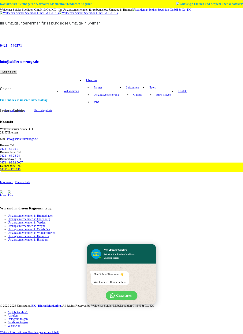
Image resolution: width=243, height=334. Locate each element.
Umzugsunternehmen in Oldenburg (29, 219)
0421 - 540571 (11, 45)
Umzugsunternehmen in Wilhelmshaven (31, 232)
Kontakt (182, 91)
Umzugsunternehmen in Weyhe (26, 225)
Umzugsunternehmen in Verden (27, 222)
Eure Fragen (163, 94)
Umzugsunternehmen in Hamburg (28, 239)
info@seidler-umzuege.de (19, 62)
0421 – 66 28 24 (10, 155)
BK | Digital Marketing (46, 305)
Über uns (91, 80)
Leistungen (132, 87)
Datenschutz (22, 182)
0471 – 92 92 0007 (11, 162)
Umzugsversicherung (106, 94)
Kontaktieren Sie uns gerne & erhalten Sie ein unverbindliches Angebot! (46, 4)
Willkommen (71, 91)
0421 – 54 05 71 (10, 148)
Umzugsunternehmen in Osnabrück (29, 229)
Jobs (96, 101)
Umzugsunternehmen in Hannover (28, 236)
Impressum (6, 182)
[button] (29, 332)
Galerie (137, 94)
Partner (98, 87)
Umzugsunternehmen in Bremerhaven (30, 215)
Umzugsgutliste (43, 110)
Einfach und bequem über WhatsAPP (218, 4)
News (152, 87)
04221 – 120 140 (10, 169)
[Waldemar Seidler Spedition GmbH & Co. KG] (96, 11)
